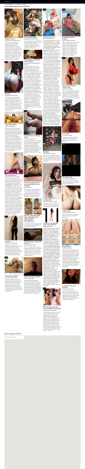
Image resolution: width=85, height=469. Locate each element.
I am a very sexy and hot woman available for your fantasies (32, 184)
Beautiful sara (66, 246)
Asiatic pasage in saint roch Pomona (32, 242)
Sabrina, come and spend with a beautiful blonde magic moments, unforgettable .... (32, 218)
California (24, 4)
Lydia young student (30, 37)
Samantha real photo (11, 276)
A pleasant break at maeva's (68, 38)
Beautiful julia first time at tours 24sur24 (32, 60)
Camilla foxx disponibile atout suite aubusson (50, 223)
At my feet (65, 133)
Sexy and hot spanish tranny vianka (69, 86)
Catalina (7, 241)
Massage (46, 152)
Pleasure (7, 94)
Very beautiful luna (11, 175)
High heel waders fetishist (32, 277)
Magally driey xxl (10, 39)
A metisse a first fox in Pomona (69, 286)
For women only (67, 177)
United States (18, 4)
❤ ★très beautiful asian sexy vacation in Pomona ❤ (51, 307)
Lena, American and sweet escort (32, 136)
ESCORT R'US (7, 1)
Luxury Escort (66, 211)
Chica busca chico (10, 124)
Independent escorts (9, 4)
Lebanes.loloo (47, 200)
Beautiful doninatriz (49, 37)
